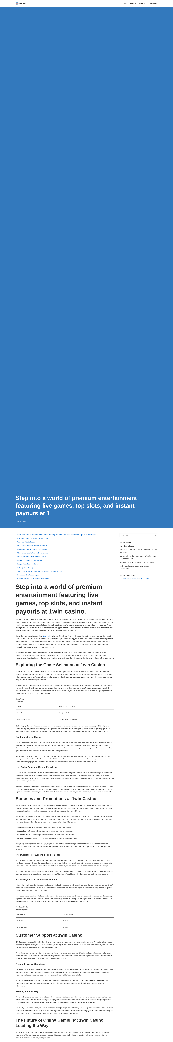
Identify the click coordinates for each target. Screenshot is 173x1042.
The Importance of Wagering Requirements (32, 553)
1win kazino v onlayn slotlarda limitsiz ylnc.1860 (136, 562)
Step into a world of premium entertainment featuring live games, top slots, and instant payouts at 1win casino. (56, 535)
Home (125, 3)
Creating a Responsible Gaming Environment (33, 578)
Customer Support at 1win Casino (29, 560)
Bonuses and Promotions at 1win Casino (32, 549)
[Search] (155, 535)
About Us (133, 3)
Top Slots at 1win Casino (26, 542)
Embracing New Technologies (28, 575)
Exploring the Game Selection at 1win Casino (33, 538)
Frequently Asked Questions (27, 564)
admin (19, 521)
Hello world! (145, 579)
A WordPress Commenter (128, 579)
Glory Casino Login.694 (127, 546)
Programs (142, 3)
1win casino (47, 636)
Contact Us (153, 3)
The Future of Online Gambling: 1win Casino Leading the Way (39, 571)
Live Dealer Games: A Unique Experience (32, 546)
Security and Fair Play (25, 568)
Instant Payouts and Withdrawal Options (31, 557)
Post (24, 521)
